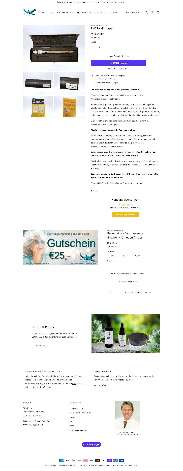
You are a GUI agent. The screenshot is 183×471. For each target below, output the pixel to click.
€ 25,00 (113, 255)
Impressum (73, 417)
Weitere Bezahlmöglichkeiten (118, 69)
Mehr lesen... (41, 345)
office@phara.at (36, 424)
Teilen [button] (95, 191)
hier (74, 383)
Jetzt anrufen (100, 385)
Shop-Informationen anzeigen (106, 83)
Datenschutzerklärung (119, 465)
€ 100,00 (137, 255)
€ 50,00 (125, 255)
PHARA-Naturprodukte (57, 465)
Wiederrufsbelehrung (77, 430)
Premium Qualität (76, 408)
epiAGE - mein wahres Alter (80, 412)
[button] (147, 12)
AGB (70, 421)
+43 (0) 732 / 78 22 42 (39, 421)
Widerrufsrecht (134, 465)
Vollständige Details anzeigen (136, 292)
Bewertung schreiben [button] (125, 214)
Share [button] (112, 292)
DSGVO (71, 426)
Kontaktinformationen (96, 465)
